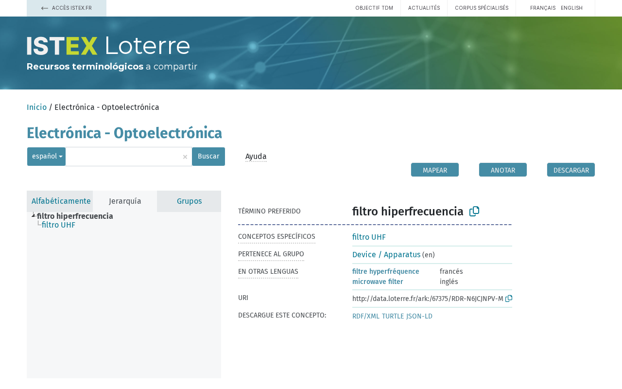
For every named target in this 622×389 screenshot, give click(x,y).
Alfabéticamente (61, 201)
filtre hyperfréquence (385, 271)
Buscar (208, 156)
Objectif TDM (374, 8)
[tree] (124, 295)
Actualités (424, 8)
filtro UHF (369, 237)
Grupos (189, 201)
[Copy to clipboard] (474, 211)
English (572, 8)
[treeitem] (79, 216)
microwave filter (377, 282)
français (542, 8)
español (44, 156)
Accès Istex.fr (71, 8)
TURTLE (393, 316)
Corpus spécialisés (481, 8)
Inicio (37, 107)
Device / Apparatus (386, 254)
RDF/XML (366, 316)
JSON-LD (419, 316)
